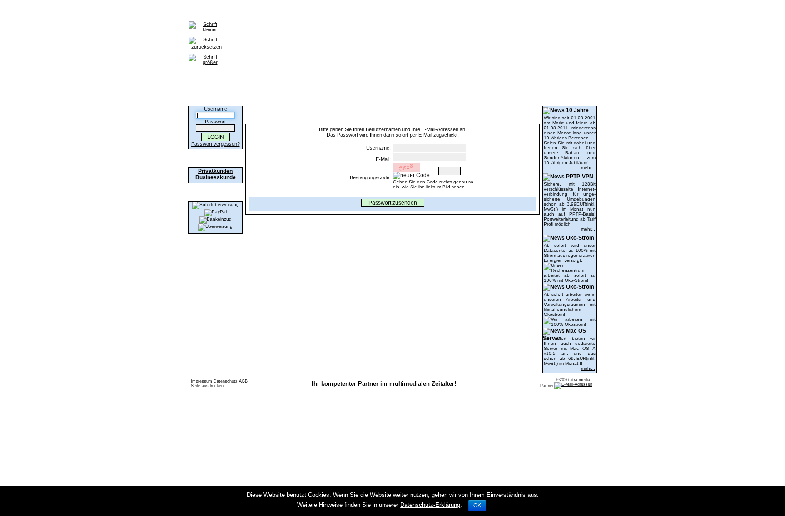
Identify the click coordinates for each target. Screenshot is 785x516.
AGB (243, 381)
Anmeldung (238, 12)
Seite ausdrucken (207, 385)
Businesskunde (215, 177)
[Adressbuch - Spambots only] (573, 384)
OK (477, 505)
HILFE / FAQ (279, 12)
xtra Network (408, 12)
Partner (547, 385)
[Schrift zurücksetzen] (206, 37)
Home (207, 12)
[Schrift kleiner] (206, 22)
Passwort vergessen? (215, 144)
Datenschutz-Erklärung (430, 504)
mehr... (588, 167)
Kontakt (314, 12)
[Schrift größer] (206, 54)
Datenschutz (226, 381)
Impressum (201, 381)
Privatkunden (215, 171)
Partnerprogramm (357, 12)
